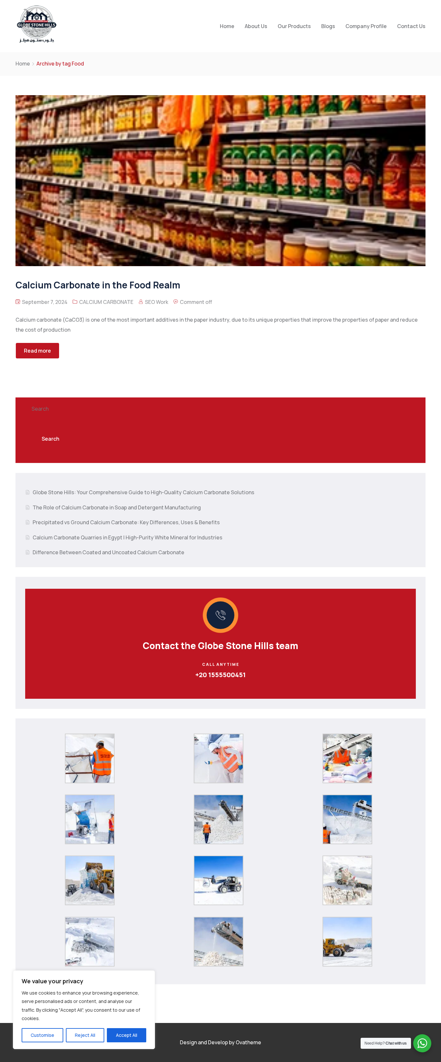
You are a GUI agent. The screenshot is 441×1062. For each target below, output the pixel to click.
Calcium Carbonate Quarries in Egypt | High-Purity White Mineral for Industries (127, 537)
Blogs (328, 26)
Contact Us (411, 26)
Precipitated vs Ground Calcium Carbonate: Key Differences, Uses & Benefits (126, 522)
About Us (256, 26)
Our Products (294, 26)
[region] (84, 1009)
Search (40, 408)
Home (227, 26)
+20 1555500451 (220, 674)
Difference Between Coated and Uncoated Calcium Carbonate (108, 552)
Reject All (85, 1035)
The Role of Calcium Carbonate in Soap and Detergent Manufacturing (117, 507)
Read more (37, 350)
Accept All (126, 1035)
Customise (42, 1035)
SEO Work (156, 302)
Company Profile (366, 26)
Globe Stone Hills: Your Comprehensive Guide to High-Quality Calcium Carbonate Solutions (143, 492)
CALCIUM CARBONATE (106, 302)
